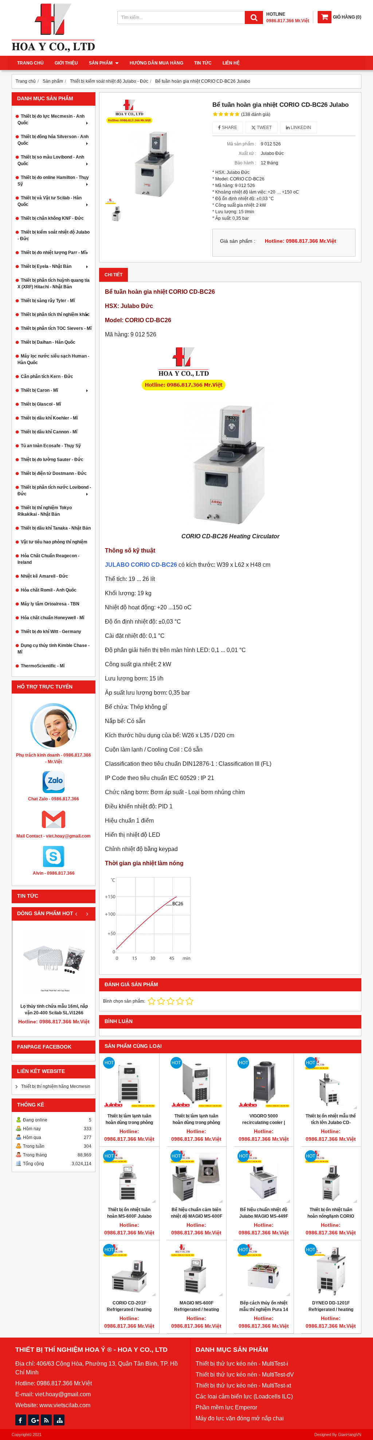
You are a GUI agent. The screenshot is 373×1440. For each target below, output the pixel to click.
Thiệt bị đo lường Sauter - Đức (52, 459)
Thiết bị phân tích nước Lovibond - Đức (54, 490)
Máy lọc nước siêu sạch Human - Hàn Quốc (53, 359)
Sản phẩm (101, 63)
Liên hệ (231, 63)
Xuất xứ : (247, 153)
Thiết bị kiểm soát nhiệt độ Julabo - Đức (53, 235)
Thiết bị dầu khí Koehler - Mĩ (49, 418)
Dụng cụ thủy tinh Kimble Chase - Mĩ (53, 649)
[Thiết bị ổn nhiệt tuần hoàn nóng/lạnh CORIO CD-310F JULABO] (331, 1176)
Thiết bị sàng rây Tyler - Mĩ (48, 300)
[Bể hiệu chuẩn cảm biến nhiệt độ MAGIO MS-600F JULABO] (196, 1176)
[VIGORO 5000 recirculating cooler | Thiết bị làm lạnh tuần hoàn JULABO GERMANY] (263, 1083)
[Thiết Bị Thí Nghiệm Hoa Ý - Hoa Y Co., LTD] (53, 50)
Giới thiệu (66, 63)
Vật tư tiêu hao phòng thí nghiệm (54, 542)
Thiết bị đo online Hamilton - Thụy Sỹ (53, 181)
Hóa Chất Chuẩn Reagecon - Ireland (48, 559)
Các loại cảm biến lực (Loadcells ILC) (244, 1396)
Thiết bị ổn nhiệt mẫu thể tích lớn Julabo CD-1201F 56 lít (331, 1122)
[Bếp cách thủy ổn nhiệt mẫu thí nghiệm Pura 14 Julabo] (263, 1270)
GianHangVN (349, 1434)
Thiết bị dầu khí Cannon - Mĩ (49, 431)
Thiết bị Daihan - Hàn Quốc (48, 342)
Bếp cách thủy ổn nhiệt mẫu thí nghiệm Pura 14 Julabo (263, 1309)
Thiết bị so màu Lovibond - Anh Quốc (50, 160)
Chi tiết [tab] (113, 274)
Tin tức (203, 63)
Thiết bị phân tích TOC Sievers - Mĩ (56, 328)
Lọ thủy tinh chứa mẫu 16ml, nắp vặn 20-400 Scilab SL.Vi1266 (54, 1009)
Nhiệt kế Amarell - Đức (44, 576)
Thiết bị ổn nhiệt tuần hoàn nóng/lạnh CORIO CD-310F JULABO (330, 1216)
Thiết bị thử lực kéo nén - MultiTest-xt (243, 1385)
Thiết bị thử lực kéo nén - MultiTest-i (242, 1364)
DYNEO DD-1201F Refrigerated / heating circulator (331, 1309)
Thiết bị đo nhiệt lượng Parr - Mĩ (53, 252)
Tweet (264, 127)
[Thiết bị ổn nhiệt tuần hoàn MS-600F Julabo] (129, 1176)
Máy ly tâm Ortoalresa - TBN (50, 603)
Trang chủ (30, 63)
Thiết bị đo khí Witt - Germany (51, 631)
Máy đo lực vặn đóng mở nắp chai (240, 1418)
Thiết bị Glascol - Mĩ (41, 404)
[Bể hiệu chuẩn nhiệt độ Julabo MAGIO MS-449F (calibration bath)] (263, 1176)
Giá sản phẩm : (237, 241)
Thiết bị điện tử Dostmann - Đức (54, 473)
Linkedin (300, 127)
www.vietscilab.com (64, 1405)
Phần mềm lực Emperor (226, 1407)
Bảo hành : (245, 162)
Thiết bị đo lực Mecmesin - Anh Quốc (51, 119)
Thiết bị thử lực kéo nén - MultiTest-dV (245, 1374)
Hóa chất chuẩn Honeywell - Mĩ (52, 617)
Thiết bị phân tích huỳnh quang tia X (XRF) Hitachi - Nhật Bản (53, 283)
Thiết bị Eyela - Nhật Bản (46, 266)
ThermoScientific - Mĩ (42, 665)
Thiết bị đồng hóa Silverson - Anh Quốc (53, 140)
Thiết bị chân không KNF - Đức (52, 218)
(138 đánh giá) (255, 114)
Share (229, 127)
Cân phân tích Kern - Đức (47, 376)
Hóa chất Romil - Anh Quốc (48, 590)
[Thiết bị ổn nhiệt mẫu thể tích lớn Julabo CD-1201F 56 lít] (331, 1083)
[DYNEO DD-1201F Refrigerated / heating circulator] (331, 1270)
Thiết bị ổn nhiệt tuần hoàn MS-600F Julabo (129, 1213)
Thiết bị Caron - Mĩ (39, 390)
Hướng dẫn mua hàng (156, 63)
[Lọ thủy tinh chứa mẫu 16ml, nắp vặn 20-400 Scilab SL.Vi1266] (53, 961)
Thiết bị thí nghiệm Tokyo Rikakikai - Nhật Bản (44, 511)
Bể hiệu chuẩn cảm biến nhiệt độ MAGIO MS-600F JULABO (196, 1216)
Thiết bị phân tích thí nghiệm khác (55, 314)
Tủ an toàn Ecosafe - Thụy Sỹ (51, 445)
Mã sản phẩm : (241, 144)
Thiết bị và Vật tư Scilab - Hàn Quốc (49, 201)
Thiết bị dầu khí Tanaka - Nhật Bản (56, 528)
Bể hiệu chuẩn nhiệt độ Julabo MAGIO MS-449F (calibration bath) (263, 1216)
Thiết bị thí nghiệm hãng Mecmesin (55, 1086)
